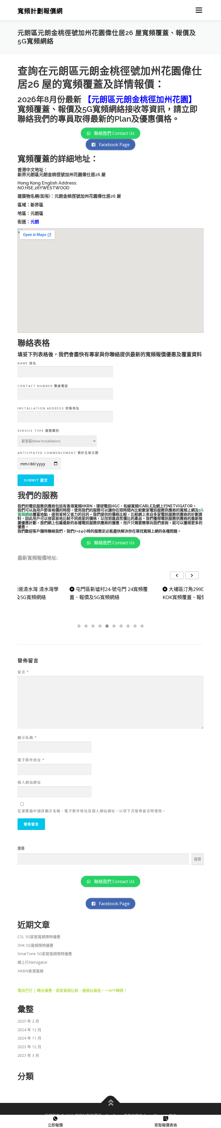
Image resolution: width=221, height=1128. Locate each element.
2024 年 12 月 (29, 1029)
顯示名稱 (27, 737)
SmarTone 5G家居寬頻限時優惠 (45, 953)
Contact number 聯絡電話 (43, 386)
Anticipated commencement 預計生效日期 (58, 453)
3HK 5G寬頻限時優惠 (35, 945)
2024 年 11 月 (29, 1038)
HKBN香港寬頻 (30, 970)
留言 (23, 671)
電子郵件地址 (31, 759)
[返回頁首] (110, 1102)
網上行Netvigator (32, 962)
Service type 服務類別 (38, 431)
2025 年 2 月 (28, 1021)
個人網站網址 (29, 782)
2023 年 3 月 (28, 1055)
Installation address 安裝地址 (49, 408)
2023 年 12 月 (29, 1046)
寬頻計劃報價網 (40, 10)
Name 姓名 (27, 363)
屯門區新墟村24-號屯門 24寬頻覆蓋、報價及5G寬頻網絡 (109, 593)
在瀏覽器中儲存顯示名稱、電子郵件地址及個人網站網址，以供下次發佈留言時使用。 (92, 810)
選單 (197, 10)
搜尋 (21, 848)
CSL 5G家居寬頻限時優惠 (39, 936)
